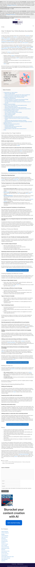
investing (22, 341)
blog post (9, 52)
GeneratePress (25, 566)
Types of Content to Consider (10, 113)
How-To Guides (5, 460)
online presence (7, 39)
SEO (15, 47)
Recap (5, 129)
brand (5, 63)
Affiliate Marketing (4, 531)
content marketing (29, 47)
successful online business (24, 454)
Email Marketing (4, 539)
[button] (17, 170)
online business (25, 42)
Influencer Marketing (5, 546)
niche (14, 285)
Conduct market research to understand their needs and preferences (17, 94)
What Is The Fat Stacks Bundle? (8, 463)
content (17, 57)
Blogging (3, 534)
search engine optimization (9, 47)
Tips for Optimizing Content (10, 114)
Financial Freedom (4, 544)
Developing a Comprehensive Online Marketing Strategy (14, 97)
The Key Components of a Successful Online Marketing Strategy (16, 99)
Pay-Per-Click (6, 192)
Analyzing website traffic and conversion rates (13, 126)
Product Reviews (4, 555)
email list (12, 368)
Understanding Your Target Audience (10, 92)
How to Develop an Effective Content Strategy (13, 112)
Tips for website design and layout (11, 106)
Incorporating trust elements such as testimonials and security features (18, 108)
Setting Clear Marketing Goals (10, 98)
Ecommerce (3, 538)
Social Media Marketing (8, 195)
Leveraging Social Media (8, 115)
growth (14, 359)
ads (18, 193)
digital (17, 46)
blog (21, 41)
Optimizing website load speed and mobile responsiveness (15, 107)
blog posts (31, 199)
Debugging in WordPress (11, 5)
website (12, 55)
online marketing (11, 41)
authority (5, 201)
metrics (2, 351)
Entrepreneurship (4, 541)
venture (15, 456)
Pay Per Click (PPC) (4, 553)
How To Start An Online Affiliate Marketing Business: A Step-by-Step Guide (16, 461)
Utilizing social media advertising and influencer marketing (15, 120)
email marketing (4, 48)
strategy (18, 145)
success (2, 179)
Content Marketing (4, 535)
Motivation (3, 549)
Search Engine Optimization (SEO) (7, 556)
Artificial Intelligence (5, 532)
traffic (27, 193)
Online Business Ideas (5, 551)
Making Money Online (5, 548)
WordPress (3, 560)
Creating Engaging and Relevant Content (11, 109)
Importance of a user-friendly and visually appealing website (16, 105)
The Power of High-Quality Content (11, 111)
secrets (31, 67)
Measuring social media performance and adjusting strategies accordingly (18, 121)
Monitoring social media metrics (10, 127)
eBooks (30, 372)
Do (26, 326)
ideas (18, 284)
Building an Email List (8, 122)
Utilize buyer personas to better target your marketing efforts (16, 95)
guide (17, 178)
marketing (27, 35)
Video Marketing (4, 559)
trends (21, 150)
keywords (30, 192)
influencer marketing (11, 342)
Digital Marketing (4, 537)
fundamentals (3, 41)
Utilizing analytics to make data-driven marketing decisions (15, 128)
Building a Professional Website (9, 104)
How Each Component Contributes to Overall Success (14, 100)
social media (19, 47)
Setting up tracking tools (9, 125)
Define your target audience (10, 93)
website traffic (16, 179)
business (15, 36)
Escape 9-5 (3, 542)
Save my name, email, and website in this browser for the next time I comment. (16, 488)
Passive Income (4, 552)
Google (14, 391)
